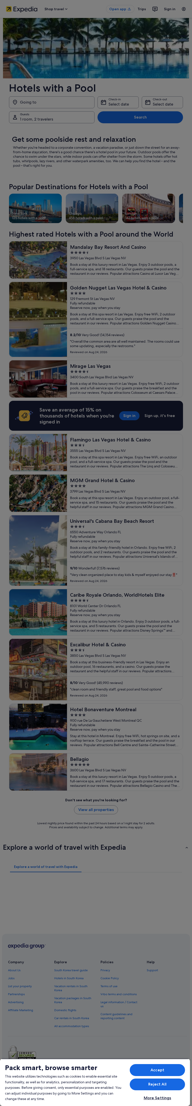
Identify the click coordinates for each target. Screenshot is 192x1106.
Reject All (157, 1084)
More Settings (157, 1098)
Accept (157, 1070)
